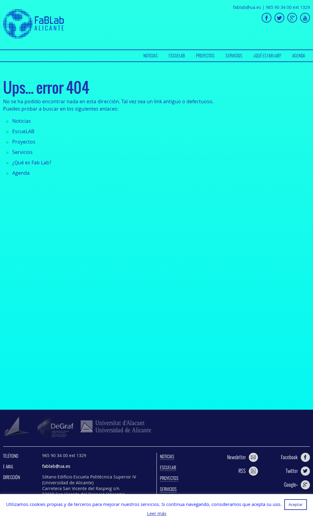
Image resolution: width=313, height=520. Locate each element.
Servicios (234, 56)
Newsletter (236, 457)
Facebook (289, 457)
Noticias (150, 56)
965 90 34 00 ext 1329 (288, 7)
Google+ (291, 484)
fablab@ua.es (247, 7)
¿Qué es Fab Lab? (267, 56)
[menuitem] (150, 55)
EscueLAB (177, 56)
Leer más (156, 513)
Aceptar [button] (296, 504)
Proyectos (205, 56)
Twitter (292, 470)
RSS (242, 470)
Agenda (298, 56)
